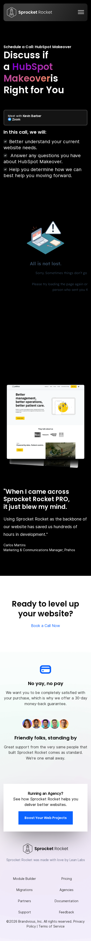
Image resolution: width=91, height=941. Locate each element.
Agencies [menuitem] (67, 890)
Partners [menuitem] (24, 901)
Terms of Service (51, 926)
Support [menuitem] (24, 912)
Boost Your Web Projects (45, 817)
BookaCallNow (45, 625)
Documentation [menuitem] (66, 901)
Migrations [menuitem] (24, 890)
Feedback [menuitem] (66, 912)
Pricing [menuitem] (66, 879)
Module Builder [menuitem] (24, 879)
